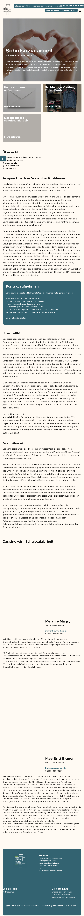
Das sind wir (10, 169)
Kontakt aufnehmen (13, 160)
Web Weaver (67, 6)
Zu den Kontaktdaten (16, 318)
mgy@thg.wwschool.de (56, 631)
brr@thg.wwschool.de (55, 768)
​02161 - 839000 (70, 905)
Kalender (21, 6)
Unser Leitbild (10, 163)
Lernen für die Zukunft (61, 895)
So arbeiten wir (11, 166)
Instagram (9, 892)
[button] (3, 158)
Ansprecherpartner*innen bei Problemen (23, 157)
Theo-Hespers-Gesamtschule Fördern (44, 6)
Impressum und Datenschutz (63, 897)
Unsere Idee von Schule (62, 892)
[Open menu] (79, 11)
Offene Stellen (52, 10)
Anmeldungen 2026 (68, 10)
